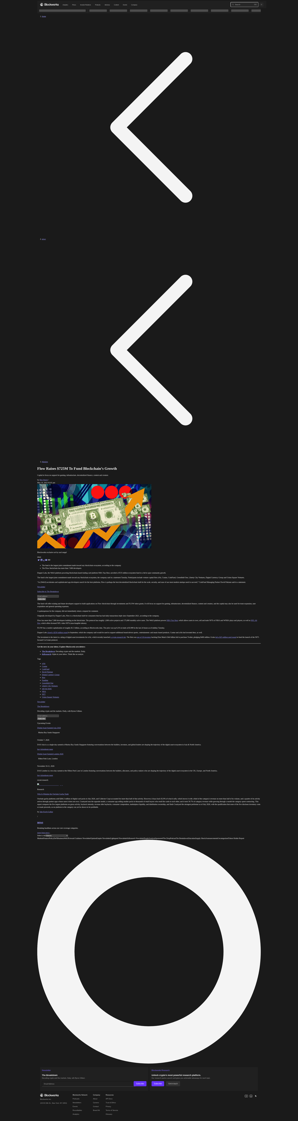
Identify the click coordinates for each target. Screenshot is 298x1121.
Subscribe (140, 1084)
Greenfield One (47, 683)
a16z (43, 664)
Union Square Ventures (50, 697)
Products (97, 5)
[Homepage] (49, 4)
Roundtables (77, 1110)
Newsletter (41, 587)
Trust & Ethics (111, 1103)
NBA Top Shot (172, 620)
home (44, 16)
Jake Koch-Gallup (46, 812)
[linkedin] (251, 1096)
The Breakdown (43, 706)
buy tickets (41, 749)
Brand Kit (96, 1110)
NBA (44, 691)
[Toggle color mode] (261, 4)
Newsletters (77, 1103)
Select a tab (41, 836)
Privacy (108, 1106)
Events (125, 5)
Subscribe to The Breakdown (48, 591)
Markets (45, 462)
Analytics (65, 5)
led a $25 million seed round (225, 637)
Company (134, 5)
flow (43, 677)
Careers (96, 1103)
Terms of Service (112, 1110)
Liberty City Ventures (50, 686)
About (95, 1099)
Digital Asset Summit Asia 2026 (49, 728)
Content (116, 5)
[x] (255, 1096)
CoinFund (45, 669)
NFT (44, 694)
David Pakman (47, 672)
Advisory (107, 5)
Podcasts (76, 1099)
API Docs (109, 1099)
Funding (45, 680)
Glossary (109, 1114)
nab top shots (47, 689)
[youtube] (246, 1096)
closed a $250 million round (57, 633)
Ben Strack (44, 480)
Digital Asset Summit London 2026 (50, 754)
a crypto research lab (118, 637)
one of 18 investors (144, 637)
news (44, 239)
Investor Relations (85, 5)
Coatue (44, 666)
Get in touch (173, 1084)
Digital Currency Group (50, 675)
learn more (49, 749)
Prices (74, 5)
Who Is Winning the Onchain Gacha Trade (53, 794)
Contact (96, 1106)
